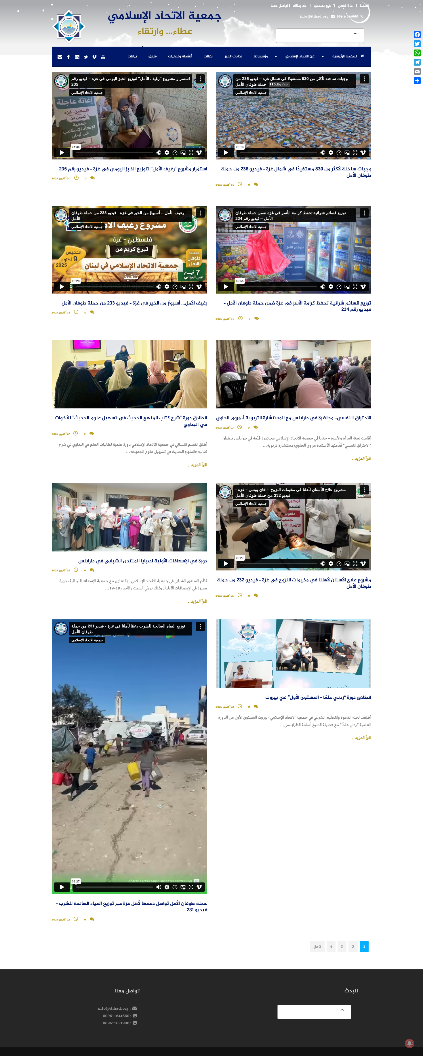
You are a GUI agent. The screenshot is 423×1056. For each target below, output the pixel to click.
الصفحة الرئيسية (344, 56)
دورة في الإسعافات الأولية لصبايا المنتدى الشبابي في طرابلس (142, 561)
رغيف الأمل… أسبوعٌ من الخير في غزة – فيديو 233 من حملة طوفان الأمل (134, 303)
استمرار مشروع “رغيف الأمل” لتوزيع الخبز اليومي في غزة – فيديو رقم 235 (133, 169)
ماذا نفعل (345, 6)
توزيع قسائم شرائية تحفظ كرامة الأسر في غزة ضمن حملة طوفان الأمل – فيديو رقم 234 (297, 306)
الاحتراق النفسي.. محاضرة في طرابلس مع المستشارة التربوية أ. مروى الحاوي (293, 418)
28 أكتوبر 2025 (61, 312)
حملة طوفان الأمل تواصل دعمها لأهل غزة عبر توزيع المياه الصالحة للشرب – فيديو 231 (131, 907)
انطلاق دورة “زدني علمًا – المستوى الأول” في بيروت (318, 698)
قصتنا (364, 6)
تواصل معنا (279, 6)
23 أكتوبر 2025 (225, 707)
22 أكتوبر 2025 (61, 919)
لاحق (317, 946)
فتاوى (152, 56)
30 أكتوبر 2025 (61, 178)
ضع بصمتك (322, 6)
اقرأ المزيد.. (361, 459)
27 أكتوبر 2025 (225, 428)
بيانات (132, 56)
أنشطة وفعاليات (180, 56)
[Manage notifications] (409, 1043)
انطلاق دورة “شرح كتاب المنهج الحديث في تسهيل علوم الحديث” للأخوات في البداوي (131, 421)
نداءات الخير (233, 56)
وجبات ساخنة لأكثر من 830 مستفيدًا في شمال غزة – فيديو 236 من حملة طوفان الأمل (296, 172)
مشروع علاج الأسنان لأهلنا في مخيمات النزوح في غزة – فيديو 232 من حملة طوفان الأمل (294, 583)
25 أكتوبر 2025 (225, 596)
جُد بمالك (299, 6)
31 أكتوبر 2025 (225, 185)
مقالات (208, 56)
